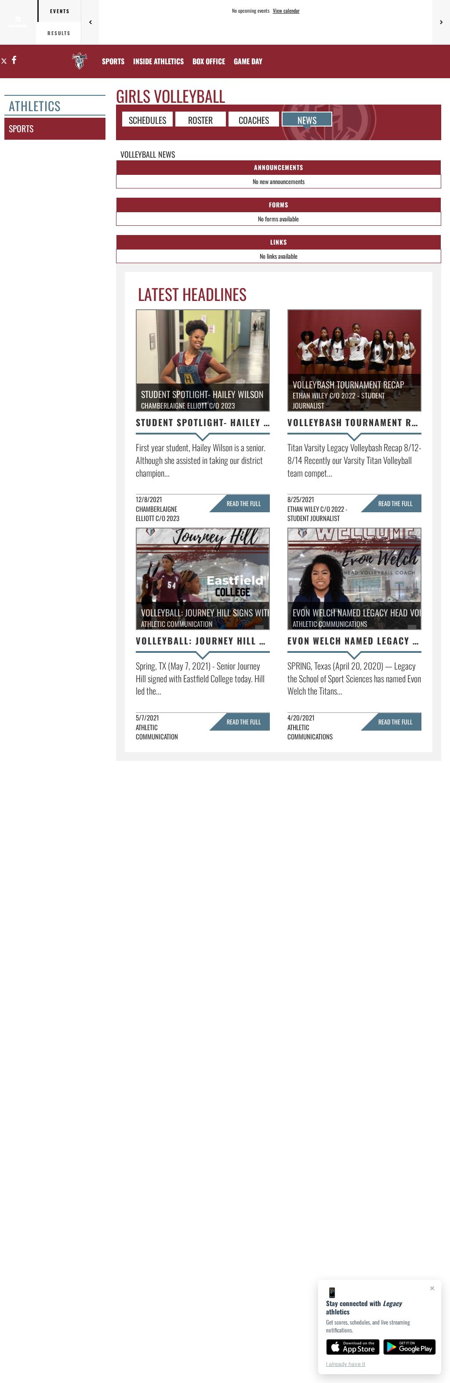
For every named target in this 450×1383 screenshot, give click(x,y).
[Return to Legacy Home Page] (80, 56)
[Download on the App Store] (353, 1347)
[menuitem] (208, 61)
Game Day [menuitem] (248, 61)
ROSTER (200, 119)
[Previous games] (90, 22)
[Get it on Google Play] (409, 1347)
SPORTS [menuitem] (113, 61)
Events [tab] (60, 10)
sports (21, 128)
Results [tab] (59, 32)
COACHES (254, 119)
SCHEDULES (147, 119)
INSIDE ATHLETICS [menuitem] (158, 61)
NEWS (307, 119)
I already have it (345, 1364)
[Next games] (441, 22)
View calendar (286, 10)
